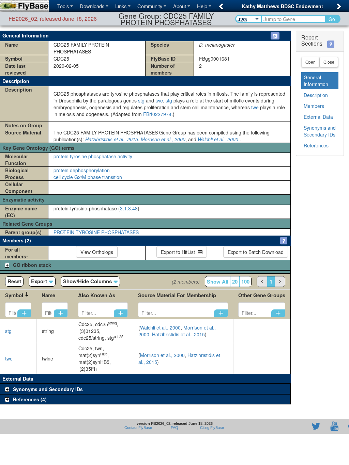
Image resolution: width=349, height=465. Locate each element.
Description (316, 95)
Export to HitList (179, 251)
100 (245, 281)
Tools (63, 6)
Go (332, 19)
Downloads (92, 6)
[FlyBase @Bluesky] (276, 426)
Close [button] (328, 62)
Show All (217, 281)
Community (149, 6)
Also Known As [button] (96, 295)
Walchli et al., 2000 (218, 139)
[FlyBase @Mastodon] (296, 426)
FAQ (174, 428)
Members (314, 105)
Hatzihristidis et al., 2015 (111, 139)
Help (202, 6)
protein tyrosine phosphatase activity (93, 156)
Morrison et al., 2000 (163, 139)
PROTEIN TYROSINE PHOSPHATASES (96, 232)
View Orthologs (96, 251)
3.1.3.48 (129, 208)
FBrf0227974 (157, 114)
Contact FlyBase (138, 428)
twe (159, 100)
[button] (220, 4)
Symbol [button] (14, 295)
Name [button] (48, 295)
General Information (316, 80)
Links (120, 6)
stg (141, 100)
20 (235, 281)
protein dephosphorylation (82, 170)
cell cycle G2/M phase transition (88, 177)
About (179, 6)
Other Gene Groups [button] (261, 295)
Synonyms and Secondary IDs (320, 131)
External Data (318, 116)
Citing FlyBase (211, 428)
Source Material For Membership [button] (177, 295)
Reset (14, 281)
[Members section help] (283, 240)
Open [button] (310, 62)
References (316, 145)
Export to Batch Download (256, 251)
